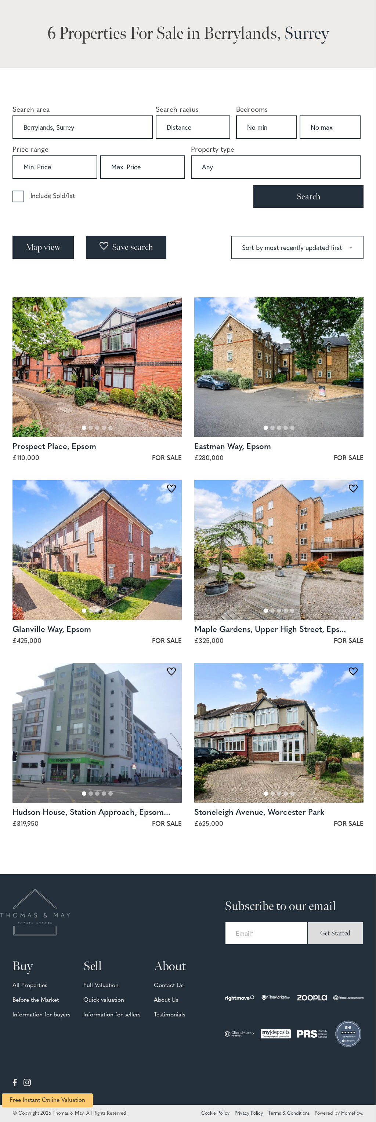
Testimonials (169, 1015)
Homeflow (351, 1113)
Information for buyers (41, 1015)
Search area (31, 110)
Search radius (177, 110)
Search (309, 196)
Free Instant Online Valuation (47, 1100)
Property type (212, 150)
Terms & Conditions (289, 1113)
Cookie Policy (215, 1113)
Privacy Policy (249, 1113)
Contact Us (169, 986)
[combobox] (82, 127)
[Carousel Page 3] (97, 428)
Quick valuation (103, 1000)
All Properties (29, 986)
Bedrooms (252, 110)
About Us (166, 1000)
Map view (43, 247)
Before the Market (35, 1000)
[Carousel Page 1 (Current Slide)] (84, 428)
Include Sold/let (52, 196)
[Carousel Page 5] (110, 428)
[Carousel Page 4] (104, 428)
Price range (30, 150)
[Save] (171, 307)
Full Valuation (101, 986)
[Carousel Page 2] (90, 428)
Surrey (306, 34)
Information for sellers (112, 1015)
